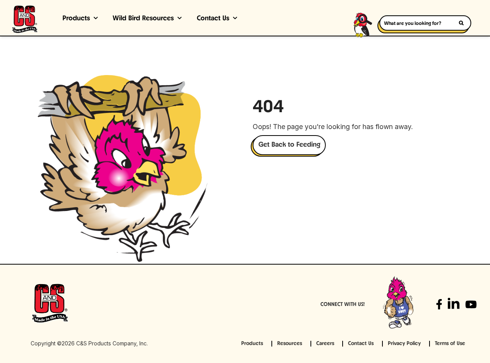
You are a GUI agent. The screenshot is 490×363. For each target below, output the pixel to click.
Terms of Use (450, 344)
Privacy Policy (404, 344)
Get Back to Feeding (289, 145)
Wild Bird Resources (143, 18)
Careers (325, 344)
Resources (289, 344)
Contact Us (213, 18)
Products (76, 18)
